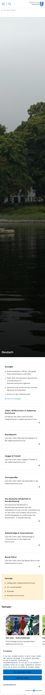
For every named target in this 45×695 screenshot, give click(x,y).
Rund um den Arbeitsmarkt (18, 394)
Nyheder (10, 591)
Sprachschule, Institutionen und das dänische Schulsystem (22, 388)
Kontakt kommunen (15, 596)
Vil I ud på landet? (14, 587)
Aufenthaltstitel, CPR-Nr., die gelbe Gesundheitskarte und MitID (21, 372)
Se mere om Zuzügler (13, 399)
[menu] (3, 4)
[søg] (9, 4)
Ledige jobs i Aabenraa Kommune (21, 583)
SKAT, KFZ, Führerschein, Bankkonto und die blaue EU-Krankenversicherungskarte (22, 380)
